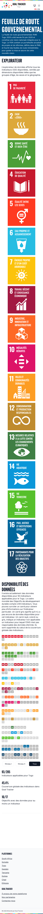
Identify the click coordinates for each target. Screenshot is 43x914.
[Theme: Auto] (34, 5)
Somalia (5, 862)
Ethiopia (5, 883)
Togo (4, 865)
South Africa (7, 858)
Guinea (4, 876)
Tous (35, 764)
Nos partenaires (8, 897)
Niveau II (21, 764)
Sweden (5, 869)
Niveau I (8, 764)
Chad (4, 880)
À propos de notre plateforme (14, 894)
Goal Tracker (19, 911)
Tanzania (5, 873)
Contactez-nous (8, 901)
